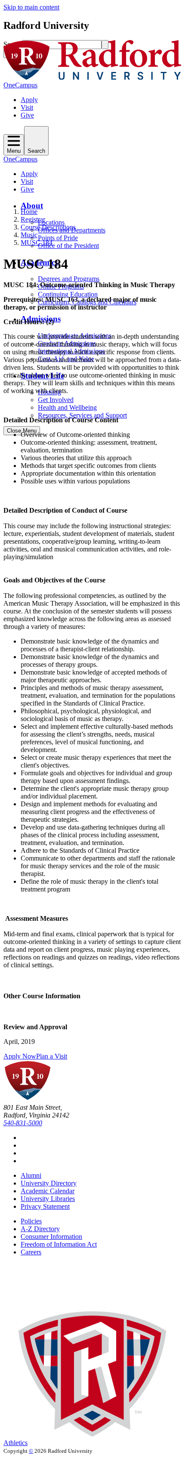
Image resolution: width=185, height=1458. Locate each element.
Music (29, 234)
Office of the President (68, 245)
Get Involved (56, 399)
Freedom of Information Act (59, 1244)
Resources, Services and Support (82, 415)
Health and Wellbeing (67, 407)
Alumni (31, 1175)
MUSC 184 (36, 242)
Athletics (15, 1442)
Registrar (33, 219)
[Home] (92, 77)
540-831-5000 (22, 1123)
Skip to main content (31, 7)
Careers (31, 1252)
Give (27, 115)
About (32, 205)
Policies (31, 1221)
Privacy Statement (45, 1206)
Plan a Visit (51, 1056)
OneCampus (20, 85)
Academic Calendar (47, 1191)
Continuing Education (68, 294)
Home (29, 211)
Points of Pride (58, 237)
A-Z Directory (40, 1228)
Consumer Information (51, 1236)
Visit (27, 107)
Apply (29, 99)
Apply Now (19, 1056)
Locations (51, 222)
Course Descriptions (48, 227)
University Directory (49, 1183)
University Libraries (48, 1198)
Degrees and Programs (68, 278)
